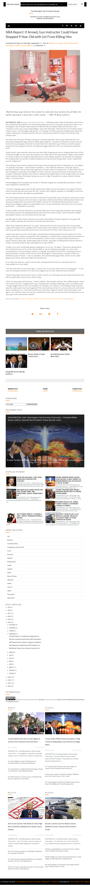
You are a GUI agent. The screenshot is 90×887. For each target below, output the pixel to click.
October (11, 631)
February (12, 670)
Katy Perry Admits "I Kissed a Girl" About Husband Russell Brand (30, 516)
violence (18, 45)
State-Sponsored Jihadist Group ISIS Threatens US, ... (25, 645)
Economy (10, 554)
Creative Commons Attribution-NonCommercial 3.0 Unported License (42, 299)
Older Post (77, 389)
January (11, 673)
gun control (64, 43)
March (11, 667)
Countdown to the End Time (15, 547)
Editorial (9, 558)
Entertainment (11, 562)
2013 (9, 677)
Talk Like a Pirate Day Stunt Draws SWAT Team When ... (25, 639)
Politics (9, 583)
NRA (76, 43)
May (10, 661)
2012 (9, 680)
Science (9, 587)
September (12, 634)
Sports (9, 591)
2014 (9, 622)
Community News (12, 543)
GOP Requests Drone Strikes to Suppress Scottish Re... (25, 642)
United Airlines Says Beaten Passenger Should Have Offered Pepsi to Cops (62, 865)
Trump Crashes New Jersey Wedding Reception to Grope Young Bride (68, 491)
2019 (9, 607)
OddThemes (74, 882)
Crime (57, 43)
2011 (9, 683)
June (10, 658)
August (11, 652)
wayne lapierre (27, 45)
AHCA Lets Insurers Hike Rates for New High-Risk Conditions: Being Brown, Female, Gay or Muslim (25, 826)
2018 (9, 610)
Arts (8, 536)
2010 (9, 686)
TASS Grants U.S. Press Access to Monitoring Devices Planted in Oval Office (24, 778)
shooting (9, 45)
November (12, 628)
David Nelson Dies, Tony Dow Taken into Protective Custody (29, 479)
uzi (14, 45)
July (10, 655)
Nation (71, 43)
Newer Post (13, 389)
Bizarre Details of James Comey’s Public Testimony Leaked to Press (67, 503)
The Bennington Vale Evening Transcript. (33, 882)
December (12, 625)
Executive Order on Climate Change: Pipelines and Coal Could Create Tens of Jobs (62, 775)
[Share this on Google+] (41, 314)
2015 (9, 619)
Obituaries (10, 580)
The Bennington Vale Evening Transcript (45, 11)
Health (9, 565)
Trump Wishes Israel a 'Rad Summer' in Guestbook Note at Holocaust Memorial (22, 762)
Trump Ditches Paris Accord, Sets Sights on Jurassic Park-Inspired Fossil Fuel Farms (61, 767)
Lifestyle (9, 569)
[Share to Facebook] (57, 314)
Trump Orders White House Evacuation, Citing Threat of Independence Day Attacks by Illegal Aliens (45, 461)
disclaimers (70, 299)
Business (10, 540)
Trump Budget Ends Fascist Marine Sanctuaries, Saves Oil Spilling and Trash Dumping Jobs (62, 783)
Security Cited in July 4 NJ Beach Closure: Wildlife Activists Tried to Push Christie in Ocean (67, 516)
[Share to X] (32, 314)
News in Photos (12, 576)
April (10, 664)
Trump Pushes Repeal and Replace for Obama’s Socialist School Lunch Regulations (25, 860)
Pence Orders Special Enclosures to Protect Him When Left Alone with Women (25, 868)
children (52, 43)
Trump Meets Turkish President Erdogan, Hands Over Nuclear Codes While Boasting (25, 770)
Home (45, 389)
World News (11, 598)
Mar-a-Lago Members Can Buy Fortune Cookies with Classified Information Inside (62, 850)
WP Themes (85, 882)
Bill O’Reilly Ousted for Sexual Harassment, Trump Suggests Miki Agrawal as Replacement (63, 858)
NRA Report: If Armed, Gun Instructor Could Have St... (25, 648)
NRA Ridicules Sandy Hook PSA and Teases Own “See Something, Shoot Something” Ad (30, 492)
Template (55, 882)
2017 (9, 613)
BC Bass (41, 699)
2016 (9, 616)
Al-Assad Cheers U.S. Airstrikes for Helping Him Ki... (24, 636)
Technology (10, 594)
